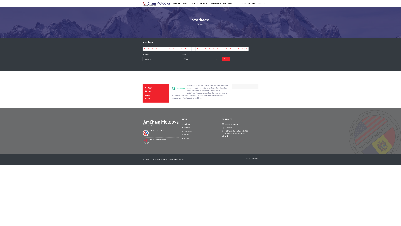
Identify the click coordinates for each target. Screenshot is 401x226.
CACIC (260, 3)
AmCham (176, 3)
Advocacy (215, 3)
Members (204, 3)
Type (184, 55)
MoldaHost (254, 158)
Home (200, 25)
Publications (228, 3)
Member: (146, 55)
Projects (241, 3)
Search (226, 59)
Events (194, 3)
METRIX (251, 3)
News (185, 3)
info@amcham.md (231, 124)
